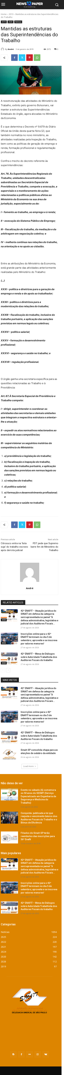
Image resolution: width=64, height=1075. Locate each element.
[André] (3, 49)
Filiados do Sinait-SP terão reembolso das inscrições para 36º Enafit (38, 836)
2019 (11, 14)
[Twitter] (22, 57)
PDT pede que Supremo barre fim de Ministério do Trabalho (44, 547)
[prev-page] (3, 670)
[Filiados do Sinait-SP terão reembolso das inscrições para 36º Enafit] (9, 837)
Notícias (18, 22)
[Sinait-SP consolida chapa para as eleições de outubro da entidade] (9, 754)
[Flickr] (29, 1054)
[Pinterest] (29, 57)
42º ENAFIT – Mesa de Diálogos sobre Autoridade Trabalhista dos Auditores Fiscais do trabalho (39, 656)
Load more (28, 766)
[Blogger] (13, 1054)
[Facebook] (14, 57)
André (11, 49)
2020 (10, 22)
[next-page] (8, 670)
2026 (4, 620)
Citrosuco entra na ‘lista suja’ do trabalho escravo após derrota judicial (14, 547)
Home (4, 14)
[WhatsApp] (37, 57)
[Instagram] (37, 1054)
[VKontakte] (46, 1054)
